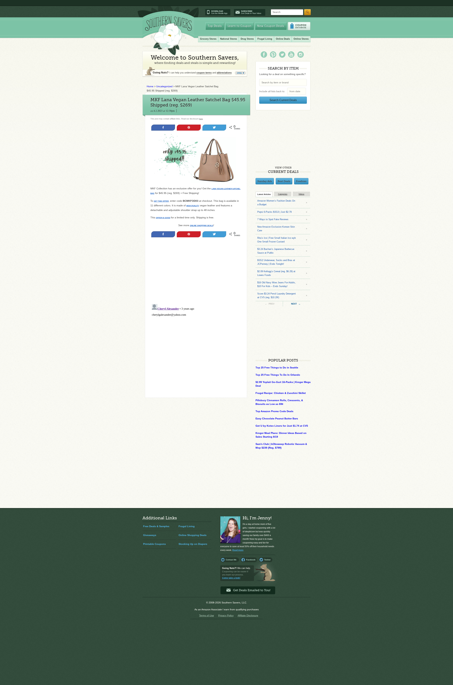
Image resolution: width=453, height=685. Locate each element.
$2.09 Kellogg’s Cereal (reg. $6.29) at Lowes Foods (276, 273)
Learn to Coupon (239, 26)
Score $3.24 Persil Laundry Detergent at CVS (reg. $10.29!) (276, 295)
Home (150, 86)
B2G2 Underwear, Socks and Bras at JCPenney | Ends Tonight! (276, 262)
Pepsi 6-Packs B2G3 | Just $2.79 (274, 212)
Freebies (301, 181)
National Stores (228, 39)
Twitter (267, 560)
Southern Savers (168, 35)
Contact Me (231, 560)
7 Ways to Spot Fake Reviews (272, 219)
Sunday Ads (264, 181)
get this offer (161, 201)
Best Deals (284, 181)
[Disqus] (196, 347)
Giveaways (149, 535)
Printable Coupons (154, 544)
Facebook (250, 560)
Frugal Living (264, 39)
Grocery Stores (208, 39)
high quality (192, 206)
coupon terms (204, 72)
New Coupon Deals (270, 26)
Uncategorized (164, 86)
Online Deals (283, 39)
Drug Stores (247, 39)
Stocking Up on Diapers (193, 544)
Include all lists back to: (272, 91)
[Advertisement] (196, 278)
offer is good (163, 218)
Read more (237, 550)
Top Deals (215, 26)
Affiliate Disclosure (248, 615)
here (201, 119)
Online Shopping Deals (193, 535)
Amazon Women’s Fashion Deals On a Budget (276, 202)
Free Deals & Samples (156, 526)
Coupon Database (299, 26)
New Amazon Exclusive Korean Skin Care (276, 228)
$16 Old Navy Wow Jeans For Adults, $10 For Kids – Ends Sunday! (276, 284)
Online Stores (301, 39)
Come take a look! (231, 578)
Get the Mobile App (219, 12)
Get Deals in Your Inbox (251, 12)
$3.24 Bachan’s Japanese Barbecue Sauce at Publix (275, 251)
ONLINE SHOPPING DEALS (201, 226)
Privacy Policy (226, 615)
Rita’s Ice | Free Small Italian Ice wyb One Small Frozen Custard (276, 240)
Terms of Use (206, 615)
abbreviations (224, 72)
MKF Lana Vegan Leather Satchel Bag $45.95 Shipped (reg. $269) (197, 102)
